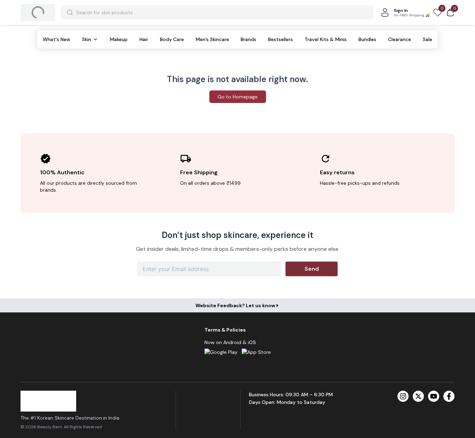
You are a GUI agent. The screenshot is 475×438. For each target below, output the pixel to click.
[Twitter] (418, 396)
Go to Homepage (238, 97)
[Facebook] (448, 396)
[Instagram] (403, 396)
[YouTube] (433, 396)
